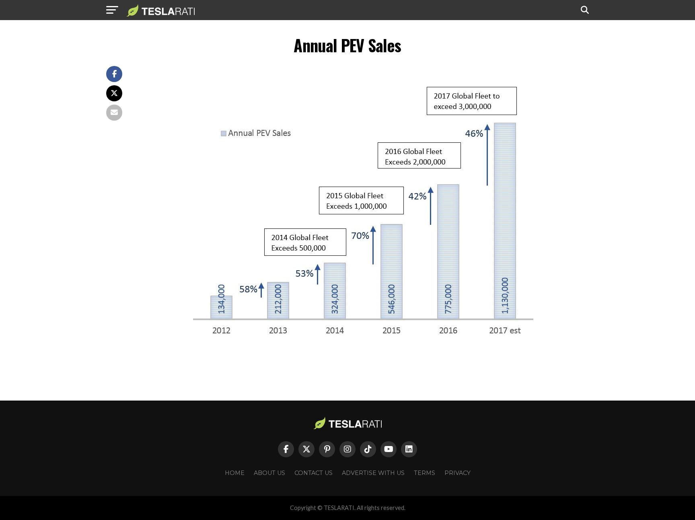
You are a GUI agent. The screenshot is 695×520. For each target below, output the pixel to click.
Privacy (457, 473)
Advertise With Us (373, 473)
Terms (424, 473)
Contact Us (313, 473)
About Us (269, 473)
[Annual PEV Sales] (364, 347)
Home (235, 473)
